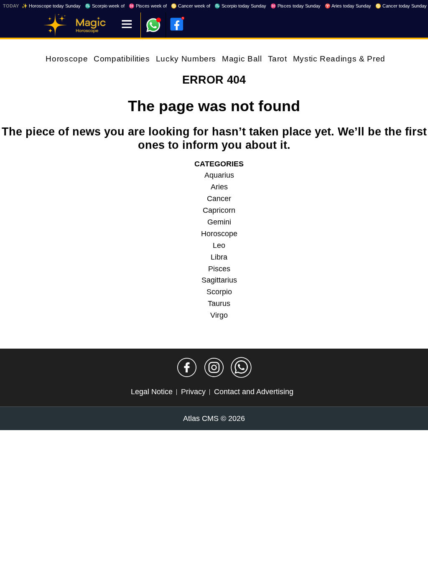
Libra (219, 257)
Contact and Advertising (253, 391)
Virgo (219, 315)
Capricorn (219, 210)
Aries (219, 187)
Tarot (277, 58)
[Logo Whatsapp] (153, 21)
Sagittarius (219, 280)
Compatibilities (122, 58)
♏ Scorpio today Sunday (240, 5)
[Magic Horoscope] (55, 25)
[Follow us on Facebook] (186, 367)
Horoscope (67, 58)
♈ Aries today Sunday (348, 5)
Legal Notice (152, 391)
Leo (219, 245)
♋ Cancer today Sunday (401, 5)
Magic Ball (242, 58)
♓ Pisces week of (148, 5)
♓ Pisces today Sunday (295, 5)
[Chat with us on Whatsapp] (241, 367)
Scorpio (219, 292)
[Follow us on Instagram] (214, 367)
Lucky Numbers (186, 58)
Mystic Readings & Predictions (351, 58)
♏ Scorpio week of (105, 5)
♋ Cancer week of (190, 5)
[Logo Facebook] (176, 24)
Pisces (219, 269)
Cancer (219, 198)
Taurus (219, 303)
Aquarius (219, 175)
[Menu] (127, 25)
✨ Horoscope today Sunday (51, 5)
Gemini (219, 222)
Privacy (193, 391)
